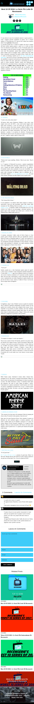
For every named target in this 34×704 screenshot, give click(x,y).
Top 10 (17, 461)
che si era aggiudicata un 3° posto (19, 173)
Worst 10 (10, 273)
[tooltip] (27, 2)
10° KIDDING (4, 117)
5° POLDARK (4, 301)
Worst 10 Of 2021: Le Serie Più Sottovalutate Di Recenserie (16, 636)
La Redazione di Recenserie (19, 16)
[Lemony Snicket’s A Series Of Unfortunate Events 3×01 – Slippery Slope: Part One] (17, 694)
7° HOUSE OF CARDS (6, 232)
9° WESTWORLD (5, 157)
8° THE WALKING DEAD (7, 197)
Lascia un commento (23, 492)
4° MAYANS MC (5, 336)
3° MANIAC (4, 374)
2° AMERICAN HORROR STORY (9, 412)
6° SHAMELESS (5, 265)
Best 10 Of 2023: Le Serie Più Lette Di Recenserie (17, 603)
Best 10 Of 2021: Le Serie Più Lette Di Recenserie (17, 669)
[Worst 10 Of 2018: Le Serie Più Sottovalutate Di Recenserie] (17, 679)
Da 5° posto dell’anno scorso (8, 455)
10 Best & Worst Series (20, 14)
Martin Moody (7, 508)
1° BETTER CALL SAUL (7, 450)
